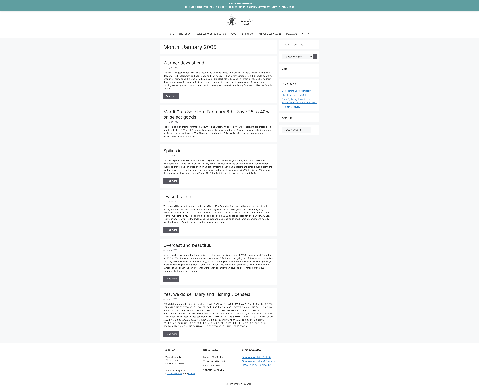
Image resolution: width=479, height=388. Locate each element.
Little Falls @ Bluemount (256, 364)
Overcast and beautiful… (188, 245)
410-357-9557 (174, 373)
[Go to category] (315, 56)
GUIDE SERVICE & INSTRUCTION (211, 34)
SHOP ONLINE (185, 34)
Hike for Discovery (291, 107)
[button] (309, 34)
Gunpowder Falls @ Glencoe (259, 361)
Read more (171, 96)
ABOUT (234, 34)
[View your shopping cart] (302, 34)
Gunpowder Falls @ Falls (256, 357)
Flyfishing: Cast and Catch (295, 95)
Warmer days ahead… (185, 62)
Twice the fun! (177, 196)
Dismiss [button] (290, 7)
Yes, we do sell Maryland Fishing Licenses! (206, 294)
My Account (291, 34)
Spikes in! (173, 150)
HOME (171, 34)
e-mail (191, 373)
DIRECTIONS (248, 34)
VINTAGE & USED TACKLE (270, 34)
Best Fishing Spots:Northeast (296, 91)
